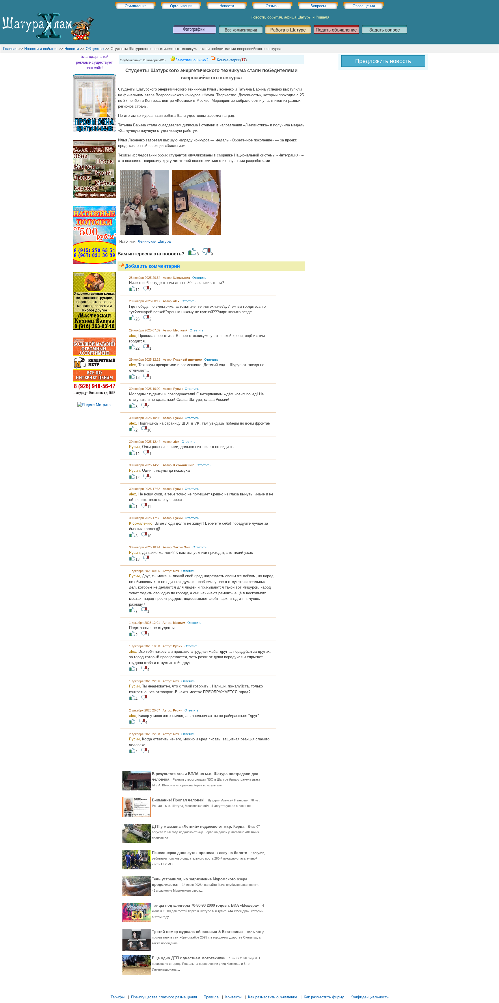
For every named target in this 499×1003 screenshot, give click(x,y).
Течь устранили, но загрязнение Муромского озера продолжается (205, 884)
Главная (10, 49)
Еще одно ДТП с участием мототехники (206, 963)
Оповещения (364, 6)
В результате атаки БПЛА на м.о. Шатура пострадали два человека (206, 779)
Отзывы (272, 6)
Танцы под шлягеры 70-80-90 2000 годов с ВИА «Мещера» (208, 911)
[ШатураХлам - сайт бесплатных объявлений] (47, 39)
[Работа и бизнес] (288, 36)
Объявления (135, 6)
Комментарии (228, 60)
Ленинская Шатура (154, 241)
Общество (95, 49)
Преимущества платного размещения (164, 997)
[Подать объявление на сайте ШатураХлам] (336, 36)
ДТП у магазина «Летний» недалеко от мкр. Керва (206, 832)
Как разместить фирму (324, 997)
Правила (211, 997)
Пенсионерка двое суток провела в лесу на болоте (208, 858)
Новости (226, 6)
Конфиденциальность (370, 997)
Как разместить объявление (272, 997)
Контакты (233, 997)
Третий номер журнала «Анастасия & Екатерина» (208, 937)
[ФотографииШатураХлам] (195, 36)
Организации (181, 6)
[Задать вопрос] (384, 36)
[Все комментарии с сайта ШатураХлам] (241, 36)
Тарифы (117, 997)
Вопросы (318, 6)
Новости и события (40, 49)
